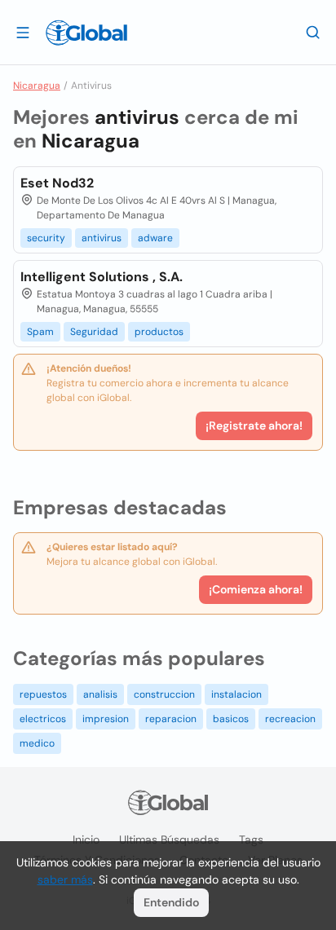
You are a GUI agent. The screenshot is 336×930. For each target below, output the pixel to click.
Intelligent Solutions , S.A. (101, 276)
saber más (65, 879)
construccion (164, 694)
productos (159, 331)
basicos (231, 718)
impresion (105, 718)
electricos (43, 718)
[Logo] (86, 32)
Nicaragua (36, 85)
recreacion (290, 718)
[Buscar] (313, 31)
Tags (251, 839)
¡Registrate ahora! (254, 425)
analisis (100, 694)
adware (155, 238)
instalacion (236, 694)
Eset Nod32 (57, 183)
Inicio (86, 839)
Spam (40, 331)
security (46, 238)
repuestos (43, 694)
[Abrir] (23, 31)
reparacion (171, 718)
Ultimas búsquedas (169, 839)
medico (37, 743)
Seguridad (94, 331)
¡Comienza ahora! (256, 589)
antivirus (102, 238)
